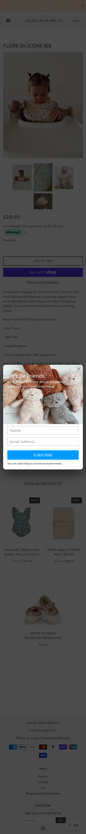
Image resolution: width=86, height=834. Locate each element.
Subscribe (43, 455)
